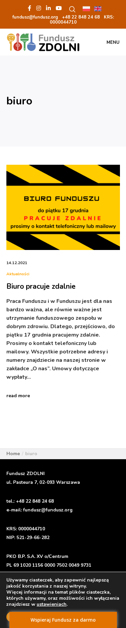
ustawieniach (52, 604)
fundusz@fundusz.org (48, 510)
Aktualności (17, 274)
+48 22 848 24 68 (35, 501)
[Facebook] (29, 8)
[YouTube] (59, 8)
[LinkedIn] (48, 8)
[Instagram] (38, 8)
